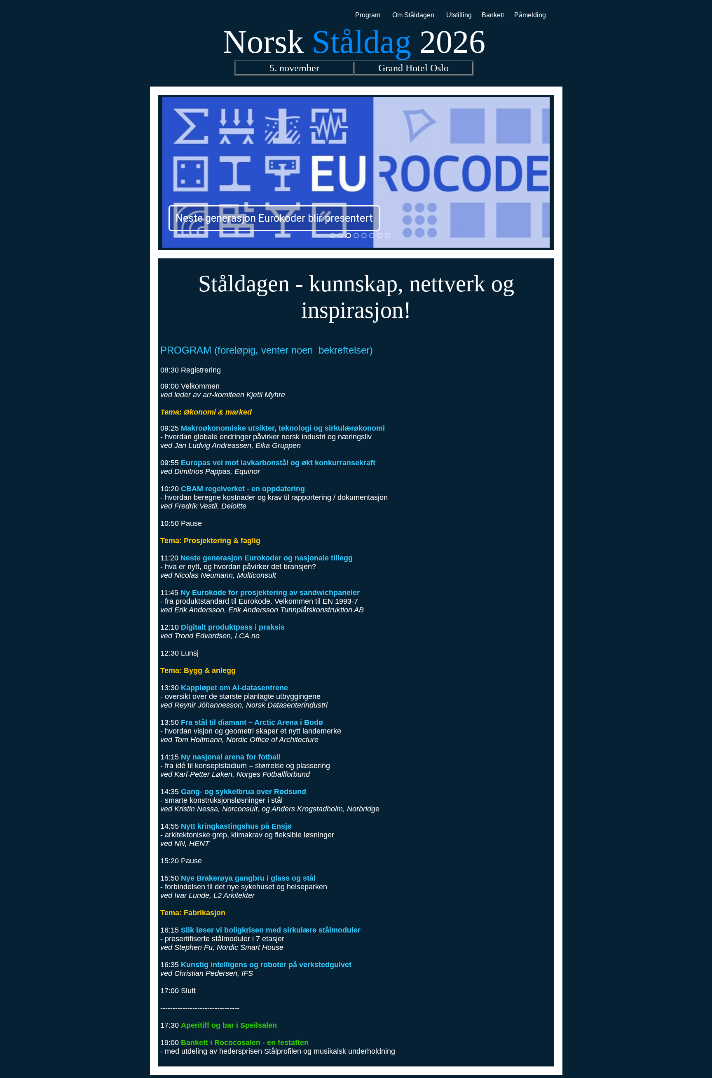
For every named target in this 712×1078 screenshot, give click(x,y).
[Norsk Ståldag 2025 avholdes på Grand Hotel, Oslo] (332, 235)
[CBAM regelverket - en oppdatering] (372, 235)
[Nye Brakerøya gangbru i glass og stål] (364, 235)
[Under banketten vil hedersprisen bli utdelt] (356, 235)
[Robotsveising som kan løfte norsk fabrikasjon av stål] (387, 235)
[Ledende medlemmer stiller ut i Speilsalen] (379, 235)
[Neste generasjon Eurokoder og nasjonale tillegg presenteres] (348, 235)
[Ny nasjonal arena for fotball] (340, 235)
